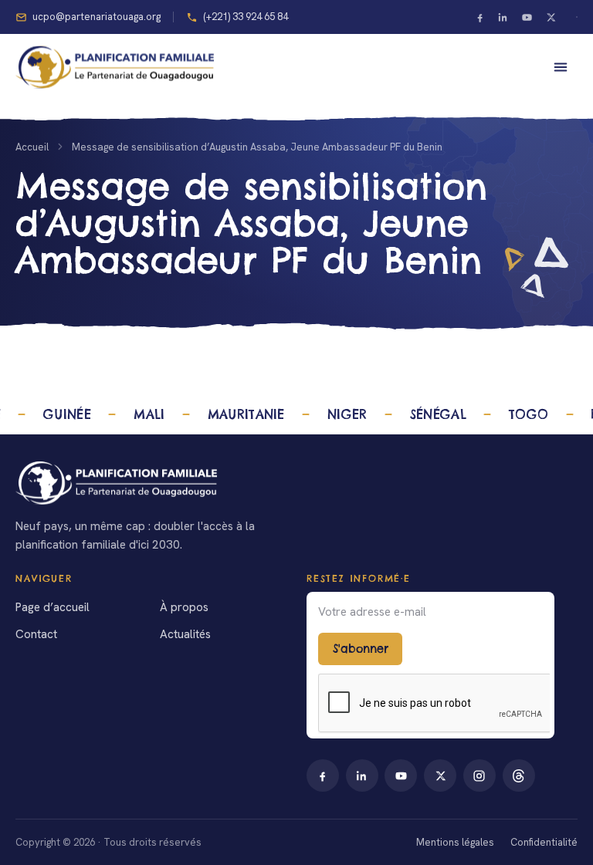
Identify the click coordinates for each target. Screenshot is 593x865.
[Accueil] (296, 483)
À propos (184, 607)
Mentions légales (455, 842)
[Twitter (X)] (550, 17)
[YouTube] (527, 17)
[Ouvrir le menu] (561, 67)
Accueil (32, 147)
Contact (36, 634)
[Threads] (519, 775)
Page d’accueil (52, 607)
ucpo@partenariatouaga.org (96, 16)
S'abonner (360, 649)
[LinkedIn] (503, 17)
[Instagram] (479, 775)
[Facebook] (479, 17)
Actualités (185, 634)
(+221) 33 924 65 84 (245, 16)
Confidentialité (544, 842)
